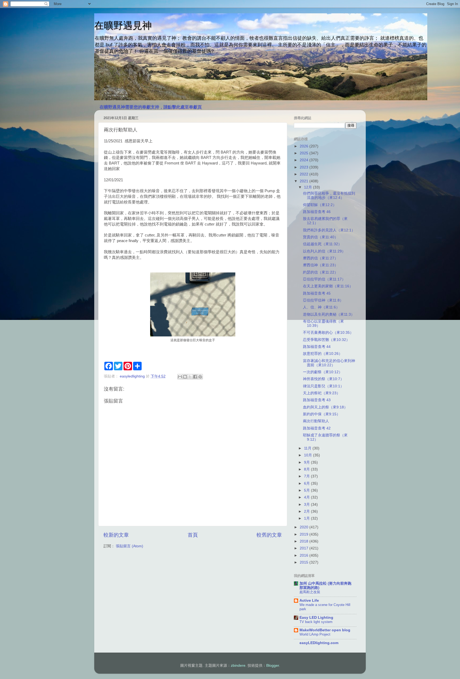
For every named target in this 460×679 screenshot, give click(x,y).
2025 (304, 153)
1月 (307, 518)
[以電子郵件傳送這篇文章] (180, 376)
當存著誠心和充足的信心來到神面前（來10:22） (329, 363)
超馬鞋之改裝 (309, 592)
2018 (304, 541)
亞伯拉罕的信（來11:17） (324, 279)
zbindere (238, 666)
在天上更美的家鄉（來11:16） (328, 286)
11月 (308, 448)
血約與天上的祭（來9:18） (325, 407)
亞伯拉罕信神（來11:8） (323, 300)
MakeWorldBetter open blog (324, 630)
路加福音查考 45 (317, 293)
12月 (308, 187)
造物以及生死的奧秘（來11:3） (329, 314)
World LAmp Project (314, 634)
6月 (307, 483)
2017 (304, 548)
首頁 (193, 535)
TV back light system (315, 622)
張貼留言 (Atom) (129, 546)
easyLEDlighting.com (318, 643)
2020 (304, 527)
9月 (307, 462)
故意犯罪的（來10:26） (322, 354)
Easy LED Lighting (316, 618)
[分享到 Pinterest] (200, 376)
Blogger (272, 666)
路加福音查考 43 (317, 400)
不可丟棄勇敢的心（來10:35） (328, 333)
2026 (304, 146)
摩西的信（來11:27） (320, 258)
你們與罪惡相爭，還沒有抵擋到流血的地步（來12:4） (329, 195)
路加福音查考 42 (317, 428)
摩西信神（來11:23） (320, 265)
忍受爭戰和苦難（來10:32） (326, 340)
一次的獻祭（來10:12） (322, 372)
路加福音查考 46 (317, 212)
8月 (307, 469)
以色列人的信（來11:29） (324, 251)
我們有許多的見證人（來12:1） (329, 230)
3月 (307, 505)
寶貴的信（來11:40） (320, 237)
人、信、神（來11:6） (321, 307)
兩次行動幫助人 (316, 421)
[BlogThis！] (185, 376)
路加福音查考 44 (317, 347)
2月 (307, 511)
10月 (308, 455)
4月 (307, 497)
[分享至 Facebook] (195, 376)
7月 (307, 476)
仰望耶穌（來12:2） (319, 205)
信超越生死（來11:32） (322, 244)
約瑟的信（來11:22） (320, 272)
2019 (304, 534)
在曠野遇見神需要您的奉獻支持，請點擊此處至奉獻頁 (151, 107)
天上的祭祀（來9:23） (321, 393)
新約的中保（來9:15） (321, 414)
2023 (304, 167)
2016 (304, 555)
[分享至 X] (190, 376)
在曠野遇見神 (123, 25)
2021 (304, 181)
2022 (304, 174)
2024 (304, 160)
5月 (307, 490)
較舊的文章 (269, 535)
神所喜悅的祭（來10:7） (323, 379)
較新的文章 (116, 535)
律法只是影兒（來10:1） (323, 386)
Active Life (309, 600)
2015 (304, 562)
